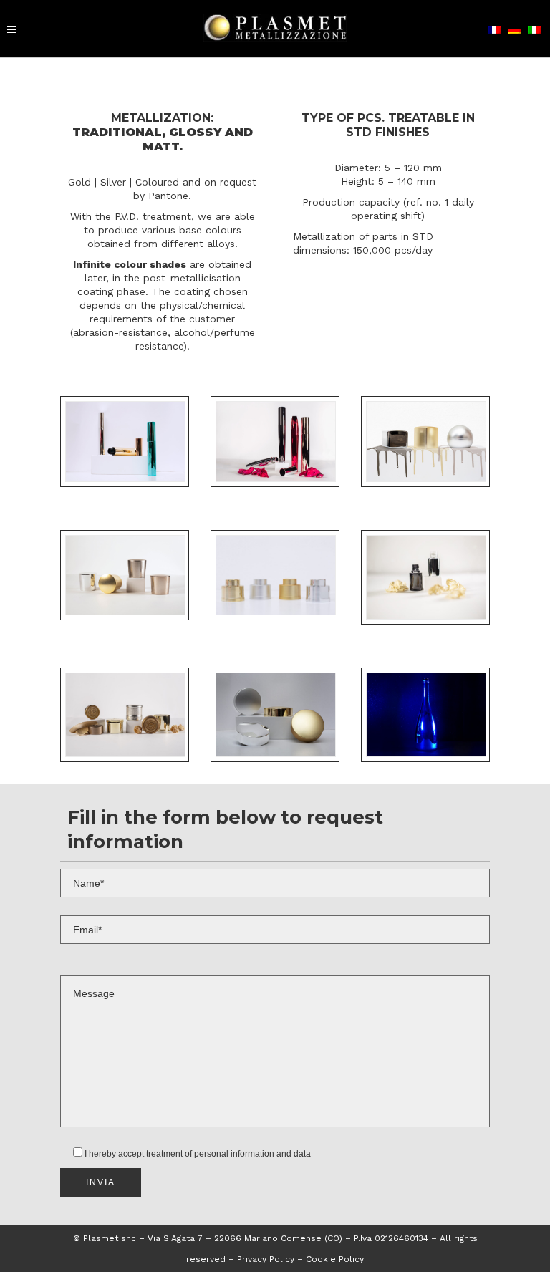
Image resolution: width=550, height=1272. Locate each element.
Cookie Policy (335, 1259)
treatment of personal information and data (228, 1154)
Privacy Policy (267, 1259)
